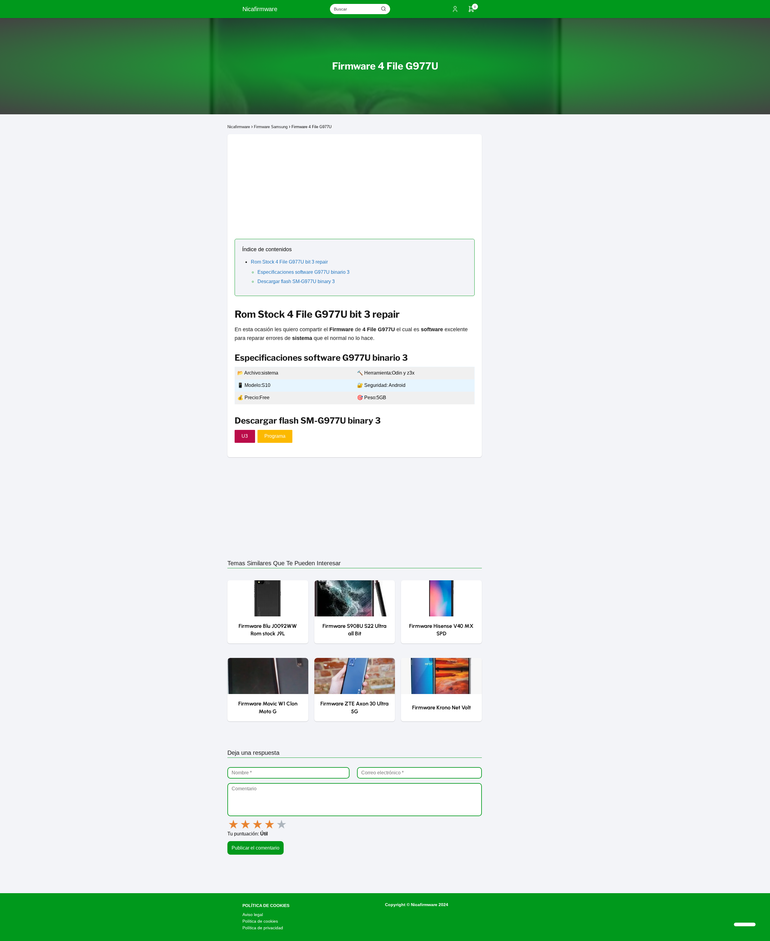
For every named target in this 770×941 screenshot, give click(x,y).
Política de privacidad (262, 927)
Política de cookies (260, 921)
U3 (245, 436)
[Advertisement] (354, 176)
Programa (274, 436)
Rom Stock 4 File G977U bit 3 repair (289, 261)
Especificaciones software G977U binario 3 (303, 272)
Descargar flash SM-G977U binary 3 (296, 281)
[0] (471, 11)
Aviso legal (252, 914)
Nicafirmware (259, 9)
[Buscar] (383, 9)
